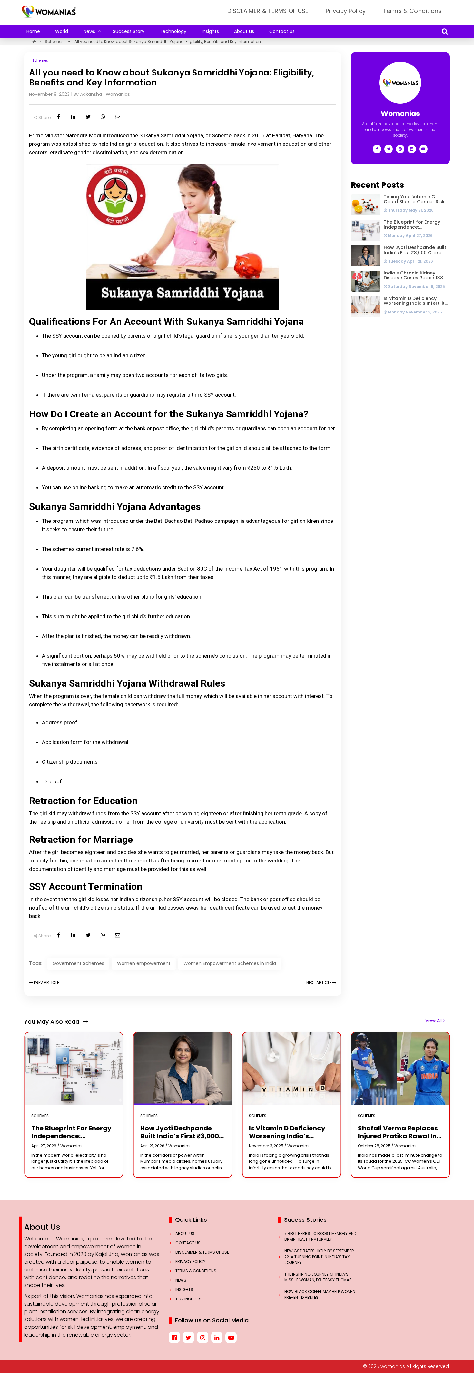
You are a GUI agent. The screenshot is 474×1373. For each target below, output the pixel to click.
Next (318, 982)
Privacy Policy (346, 11)
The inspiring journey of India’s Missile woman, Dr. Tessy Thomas (318, 1277)
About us (244, 31)
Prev (46, 982)
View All (434, 1020)
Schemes (54, 41)
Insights (210, 31)
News (89, 31)
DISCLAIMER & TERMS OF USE (268, 11)
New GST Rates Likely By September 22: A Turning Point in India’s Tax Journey (319, 1256)
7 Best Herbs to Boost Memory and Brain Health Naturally (320, 1236)
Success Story (128, 31)
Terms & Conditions (412, 11)
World (61, 31)
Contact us (282, 31)
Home (33, 31)
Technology (173, 31)
